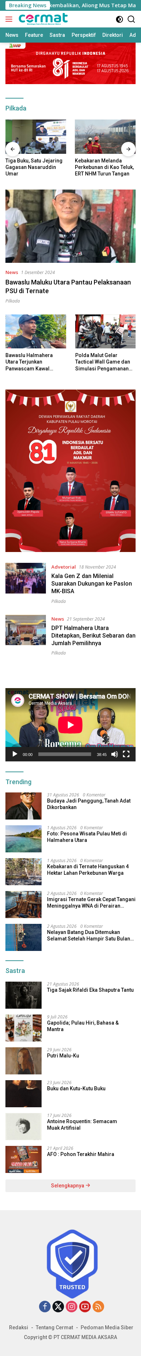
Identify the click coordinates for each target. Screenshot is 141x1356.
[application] (70, 724)
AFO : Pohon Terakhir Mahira (80, 1154)
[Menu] (10, 19)
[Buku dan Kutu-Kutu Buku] (23, 1093)
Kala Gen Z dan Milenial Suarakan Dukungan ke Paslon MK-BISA (91, 584)
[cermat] (42, 19)
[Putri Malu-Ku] (23, 1060)
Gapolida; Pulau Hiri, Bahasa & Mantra (83, 1026)
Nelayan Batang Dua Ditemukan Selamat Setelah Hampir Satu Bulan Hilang (88, 935)
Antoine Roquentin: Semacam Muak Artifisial (82, 1124)
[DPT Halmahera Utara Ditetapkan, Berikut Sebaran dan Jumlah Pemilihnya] (25, 635)
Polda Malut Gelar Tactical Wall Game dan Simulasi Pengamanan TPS (102, 362)
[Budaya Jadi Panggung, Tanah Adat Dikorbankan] (23, 806)
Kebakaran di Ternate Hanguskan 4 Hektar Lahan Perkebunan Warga (88, 870)
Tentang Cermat (54, 1327)
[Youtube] (85, 1307)
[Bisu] (114, 754)
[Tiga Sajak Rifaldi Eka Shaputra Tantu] (23, 995)
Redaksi (18, 1327)
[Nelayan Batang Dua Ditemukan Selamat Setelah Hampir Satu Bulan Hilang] (23, 937)
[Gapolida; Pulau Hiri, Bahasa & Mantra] (23, 1028)
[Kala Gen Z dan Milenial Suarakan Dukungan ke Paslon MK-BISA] (25, 583)
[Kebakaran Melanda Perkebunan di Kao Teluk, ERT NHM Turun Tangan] (105, 136)
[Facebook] (45, 1307)
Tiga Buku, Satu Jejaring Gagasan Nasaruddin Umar (34, 167)
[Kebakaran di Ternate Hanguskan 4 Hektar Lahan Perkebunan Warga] (23, 871)
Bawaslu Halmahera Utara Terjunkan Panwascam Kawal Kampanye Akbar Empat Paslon (33, 362)
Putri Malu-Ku (63, 1056)
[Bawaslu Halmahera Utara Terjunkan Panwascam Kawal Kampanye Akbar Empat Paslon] (35, 331)
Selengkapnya (68, 1185)
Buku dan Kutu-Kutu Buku (76, 1088)
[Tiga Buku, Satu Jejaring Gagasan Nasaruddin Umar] (35, 136)
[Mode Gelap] (119, 19)
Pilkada (12, 301)
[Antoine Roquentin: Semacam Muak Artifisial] (23, 1126)
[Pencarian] (131, 19)
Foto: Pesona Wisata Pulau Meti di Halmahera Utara (87, 837)
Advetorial (63, 567)
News (11, 272)
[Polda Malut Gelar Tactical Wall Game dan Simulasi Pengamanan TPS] (105, 331)
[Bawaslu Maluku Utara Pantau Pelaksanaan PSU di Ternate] (70, 226)
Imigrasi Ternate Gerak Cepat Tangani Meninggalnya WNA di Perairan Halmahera (91, 902)
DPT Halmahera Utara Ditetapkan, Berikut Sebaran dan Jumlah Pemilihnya (93, 636)
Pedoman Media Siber (107, 1327)
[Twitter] (58, 1307)
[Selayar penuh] (126, 754)
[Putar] (14, 754)
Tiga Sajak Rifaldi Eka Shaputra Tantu (90, 990)
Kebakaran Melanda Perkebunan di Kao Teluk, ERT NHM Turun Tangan (104, 167)
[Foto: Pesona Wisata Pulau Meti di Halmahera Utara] (23, 838)
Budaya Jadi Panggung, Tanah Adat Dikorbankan (89, 804)
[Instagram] (71, 1307)
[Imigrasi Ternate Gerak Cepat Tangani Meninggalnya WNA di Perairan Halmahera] (23, 904)
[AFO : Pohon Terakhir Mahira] (23, 1159)
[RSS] (98, 1307)
